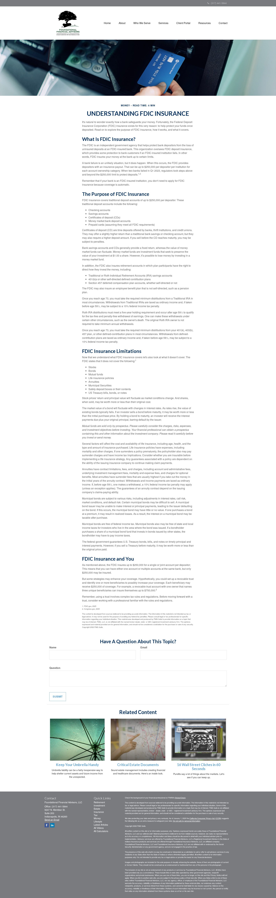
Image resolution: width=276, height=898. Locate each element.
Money (97, 818)
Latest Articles (101, 824)
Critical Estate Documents (138, 765)
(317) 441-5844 (219, 3)
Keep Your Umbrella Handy (77, 765)
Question (54, 668)
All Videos (99, 827)
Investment (99, 805)
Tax (95, 815)
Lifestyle (98, 821)
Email (143, 647)
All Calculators (101, 831)
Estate (97, 808)
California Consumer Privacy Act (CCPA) (205, 818)
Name (52, 647)
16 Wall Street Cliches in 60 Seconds (198, 767)
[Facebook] (47, 825)
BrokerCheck (180, 797)
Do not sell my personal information (186, 821)
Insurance (99, 811)
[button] (122, 23)
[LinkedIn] (52, 825)
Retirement (99, 802)
